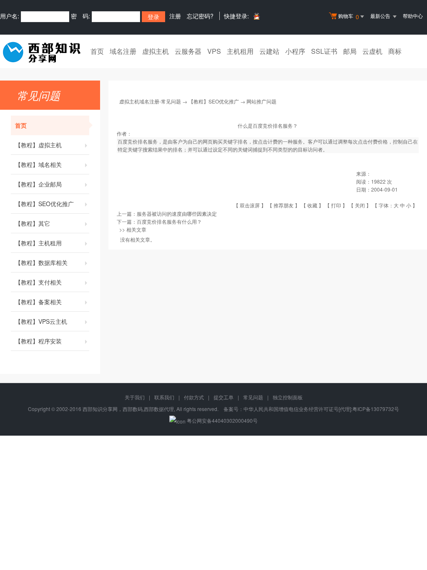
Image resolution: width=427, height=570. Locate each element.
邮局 (350, 51)
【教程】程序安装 (38, 341)
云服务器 (188, 51)
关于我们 (135, 397)
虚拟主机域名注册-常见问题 (150, 101)
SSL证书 (324, 51)
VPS (214, 51)
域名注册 (123, 51)
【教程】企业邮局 (38, 184)
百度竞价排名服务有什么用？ (169, 221)
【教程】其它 (32, 223)
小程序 (295, 51)
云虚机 (372, 51)
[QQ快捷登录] (256, 16)
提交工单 (224, 397)
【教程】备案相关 (38, 302)
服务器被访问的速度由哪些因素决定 (177, 213)
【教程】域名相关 (38, 164)
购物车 (348, 16)
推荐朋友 (284, 205)
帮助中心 (413, 15)
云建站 (269, 51)
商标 (395, 51)
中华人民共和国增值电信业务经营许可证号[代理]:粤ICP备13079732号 (321, 408)
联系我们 (164, 397)
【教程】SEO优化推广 (44, 203)
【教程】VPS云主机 (41, 321)
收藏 (312, 205)
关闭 (360, 205)
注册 (175, 16)
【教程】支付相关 (38, 282)
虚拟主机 (155, 51)
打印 (336, 205)
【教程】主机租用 (38, 243)
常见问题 (253, 397)
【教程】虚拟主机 (38, 145)
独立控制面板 (288, 397)
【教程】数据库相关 (41, 262)
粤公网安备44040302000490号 (222, 420)
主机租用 (240, 51)
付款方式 (194, 397)
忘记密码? (200, 16)
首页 (97, 51)
